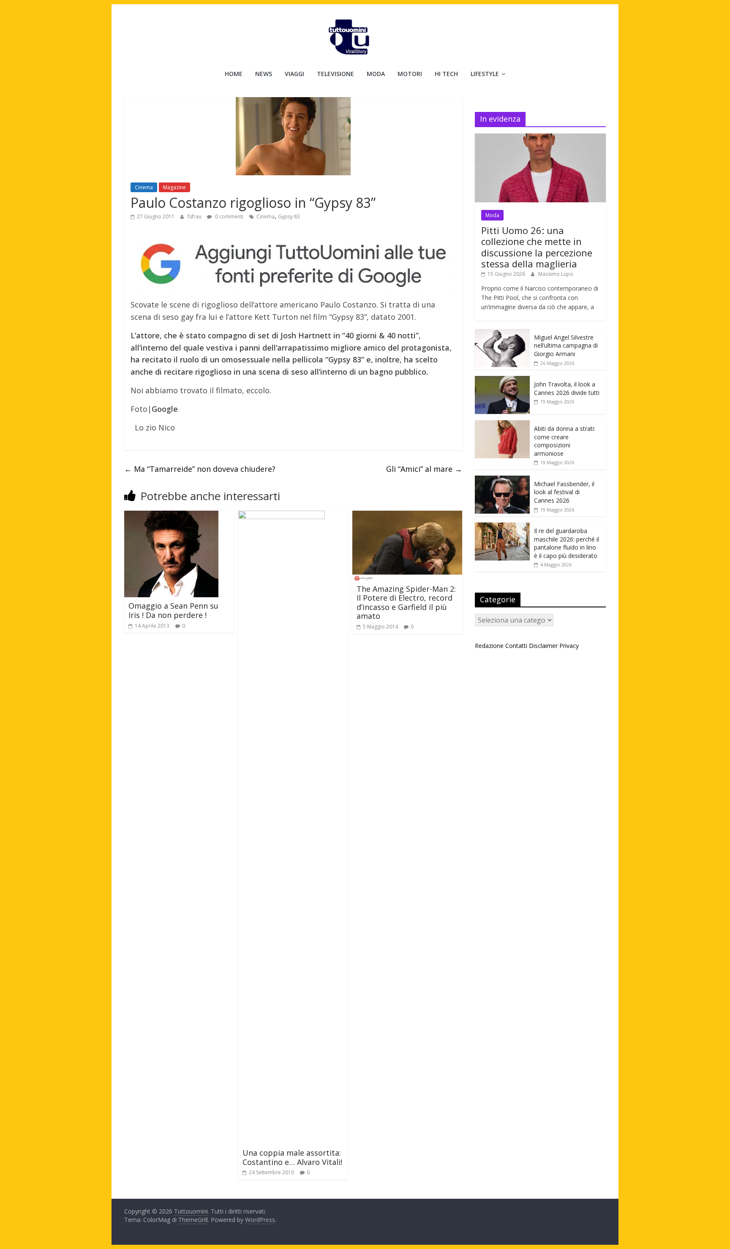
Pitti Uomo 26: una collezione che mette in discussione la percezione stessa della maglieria (536, 247)
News (263, 74)
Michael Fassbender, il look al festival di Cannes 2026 (564, 492)
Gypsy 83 (289, 216)
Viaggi (294, 74)
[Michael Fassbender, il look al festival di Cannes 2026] (502, 480)
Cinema (144, 187)
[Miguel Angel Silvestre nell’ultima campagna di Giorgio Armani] (502, 333)
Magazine (174, 187)
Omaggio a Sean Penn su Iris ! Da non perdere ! (173, 610)
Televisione (335, 74)
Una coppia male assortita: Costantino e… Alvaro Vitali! (292, 1157)
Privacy (569, 646)
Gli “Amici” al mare (424, 469)
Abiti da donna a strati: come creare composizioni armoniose (564, 440)
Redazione (489, 646)
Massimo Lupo (555, 274)
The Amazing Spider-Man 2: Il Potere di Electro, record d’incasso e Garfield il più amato (406, 602)
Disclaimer (543, 646)
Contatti (516, 646)
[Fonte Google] (293, 264)
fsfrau (195, 216)
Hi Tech (446, 74)
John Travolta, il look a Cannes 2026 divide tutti (566, 388)
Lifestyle (485, 74)
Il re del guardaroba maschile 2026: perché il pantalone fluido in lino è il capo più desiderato (566, 543)
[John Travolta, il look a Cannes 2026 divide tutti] (502, 380)
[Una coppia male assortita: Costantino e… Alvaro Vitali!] (281, 515)
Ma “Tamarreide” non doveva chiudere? (199, 469)
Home (233, 74)
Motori (410, 74)
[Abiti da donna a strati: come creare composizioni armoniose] (502, 425)
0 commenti (228, 216)
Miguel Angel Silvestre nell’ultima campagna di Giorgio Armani (566, 345)
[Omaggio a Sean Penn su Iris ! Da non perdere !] (171, 515)
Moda (376, 74)
